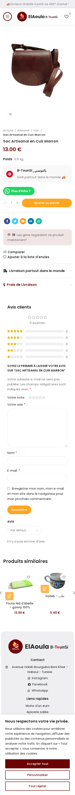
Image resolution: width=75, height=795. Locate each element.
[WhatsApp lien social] (39, 221)
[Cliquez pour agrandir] (10, 114)
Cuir (37, 130)
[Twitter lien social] (15, 221)
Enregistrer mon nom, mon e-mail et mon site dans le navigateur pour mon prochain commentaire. (35, 493)
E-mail (13, 470)
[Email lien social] (23, 221)
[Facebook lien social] (7, 221)
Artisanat (23, 130)
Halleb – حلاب (55, 596)
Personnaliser (37, 775)
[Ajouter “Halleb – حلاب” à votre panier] (45, 589)
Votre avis (16, 404)
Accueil (8, 130)
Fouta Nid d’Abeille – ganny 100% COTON (19, 607)
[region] (37, 754)
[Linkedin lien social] (31, 221)
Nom (12, 452)
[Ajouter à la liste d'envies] (28, 577)
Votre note (15, 397)
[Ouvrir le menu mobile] (7, 16)
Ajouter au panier (47, 203)
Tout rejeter (37, 786)
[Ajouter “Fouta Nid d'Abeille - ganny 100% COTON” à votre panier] (9, 596)
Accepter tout (37, 764)
